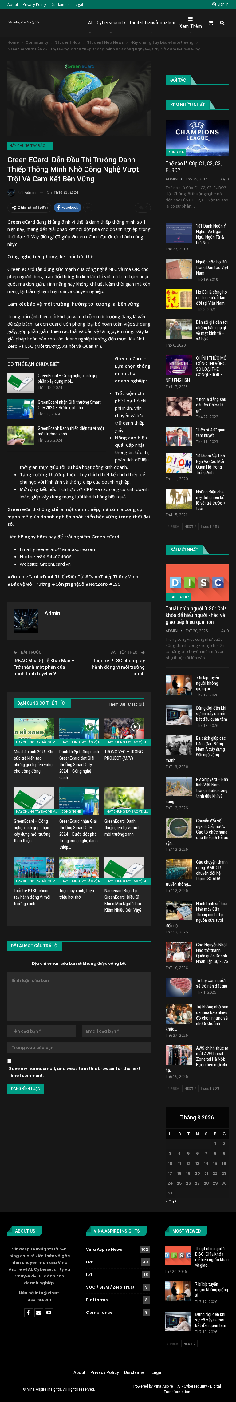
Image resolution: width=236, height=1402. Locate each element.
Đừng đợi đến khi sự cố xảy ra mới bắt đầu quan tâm (211, 713)
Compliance (99, 1312)
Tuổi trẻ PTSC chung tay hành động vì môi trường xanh (118, 667)
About (12, 4)
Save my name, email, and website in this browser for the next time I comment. (74, 1072)
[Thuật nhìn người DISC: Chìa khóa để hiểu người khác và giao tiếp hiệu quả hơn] (197, 582)
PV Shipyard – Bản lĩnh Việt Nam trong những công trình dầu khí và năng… (197, 790)
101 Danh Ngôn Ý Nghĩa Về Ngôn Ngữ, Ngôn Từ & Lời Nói (211, 234)
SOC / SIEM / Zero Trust (110, 1287)
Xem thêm (190, 26)
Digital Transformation (152, 23)
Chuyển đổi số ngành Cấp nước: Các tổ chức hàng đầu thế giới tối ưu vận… (197, 832)
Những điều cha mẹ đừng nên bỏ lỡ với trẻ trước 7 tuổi (210, 500)
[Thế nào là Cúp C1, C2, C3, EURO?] (197, 138)
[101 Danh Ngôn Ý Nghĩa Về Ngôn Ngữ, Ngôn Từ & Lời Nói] (179, 233)
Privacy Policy (34, 4)
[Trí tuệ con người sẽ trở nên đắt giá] (179, 987)
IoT (89, 1274)
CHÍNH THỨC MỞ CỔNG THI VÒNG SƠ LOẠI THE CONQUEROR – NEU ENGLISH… (196, 369)
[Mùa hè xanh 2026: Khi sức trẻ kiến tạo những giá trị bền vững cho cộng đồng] (34, 732)
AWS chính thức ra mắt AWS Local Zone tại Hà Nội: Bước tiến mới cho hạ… (197, 1059)
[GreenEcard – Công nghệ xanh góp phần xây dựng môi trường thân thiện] (20, 383)
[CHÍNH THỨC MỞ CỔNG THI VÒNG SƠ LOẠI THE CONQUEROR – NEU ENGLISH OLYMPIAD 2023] (179, 365)
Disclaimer (60, 4)
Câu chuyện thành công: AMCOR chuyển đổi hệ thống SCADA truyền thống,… (197, 873)
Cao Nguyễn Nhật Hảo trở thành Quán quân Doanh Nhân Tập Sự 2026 (212, 953)
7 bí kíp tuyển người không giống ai (207, 683)
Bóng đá (176, 152)
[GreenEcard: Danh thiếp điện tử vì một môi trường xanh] (20, 435)
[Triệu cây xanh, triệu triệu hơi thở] (79, 871)
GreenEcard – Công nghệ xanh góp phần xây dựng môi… (68, 378)
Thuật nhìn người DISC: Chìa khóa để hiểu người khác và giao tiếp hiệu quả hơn (196, 615)
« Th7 (171, 1201)
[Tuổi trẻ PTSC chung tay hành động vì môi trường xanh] (34, 871)
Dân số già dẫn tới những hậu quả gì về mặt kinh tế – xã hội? (212, 330)
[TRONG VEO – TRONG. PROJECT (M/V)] (124, 732)
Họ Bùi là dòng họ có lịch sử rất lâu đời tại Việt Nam (211, 297)
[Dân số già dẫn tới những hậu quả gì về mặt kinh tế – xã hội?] (179, 329)
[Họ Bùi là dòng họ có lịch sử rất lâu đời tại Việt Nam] (179, 299)
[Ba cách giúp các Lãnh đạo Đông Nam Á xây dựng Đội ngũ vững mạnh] (179, 745)
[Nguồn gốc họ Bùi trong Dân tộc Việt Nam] (179, 269)
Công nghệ (71, 811)
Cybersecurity (111, 23)
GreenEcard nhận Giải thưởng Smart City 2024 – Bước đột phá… (69, 404)
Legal (78, 4)
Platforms (97, 1300)
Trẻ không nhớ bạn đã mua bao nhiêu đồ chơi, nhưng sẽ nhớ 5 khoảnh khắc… (197, 1018)
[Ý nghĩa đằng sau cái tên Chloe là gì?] (179, 406)
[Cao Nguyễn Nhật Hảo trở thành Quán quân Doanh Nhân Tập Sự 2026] (179, 952)
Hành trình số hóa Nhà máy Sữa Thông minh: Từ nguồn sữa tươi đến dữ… (196, 915)
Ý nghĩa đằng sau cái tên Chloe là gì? (211, 405)
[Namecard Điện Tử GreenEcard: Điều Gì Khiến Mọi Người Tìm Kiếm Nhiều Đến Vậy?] (124, 871)
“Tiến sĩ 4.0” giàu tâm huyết (210, 432)
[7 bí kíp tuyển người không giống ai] (179, 685)
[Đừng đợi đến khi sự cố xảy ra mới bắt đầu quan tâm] (179, 715)
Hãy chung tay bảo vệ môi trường (31, 146)
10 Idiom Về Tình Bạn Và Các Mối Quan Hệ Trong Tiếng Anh (210, 464)
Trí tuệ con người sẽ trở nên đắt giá (211, 983)
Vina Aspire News (104, 1249)
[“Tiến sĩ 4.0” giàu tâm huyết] (179, 437)
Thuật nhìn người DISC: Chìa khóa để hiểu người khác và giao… (212, 1257)
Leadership (178, 597)
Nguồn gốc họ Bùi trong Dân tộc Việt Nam (212, 267)
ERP (89, 1262)
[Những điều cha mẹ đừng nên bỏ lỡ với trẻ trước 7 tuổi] (179, 499)
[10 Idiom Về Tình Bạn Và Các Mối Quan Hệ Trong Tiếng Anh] (179, 463)
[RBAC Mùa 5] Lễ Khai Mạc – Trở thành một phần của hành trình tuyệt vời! (44, 667)
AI (90, 23)
